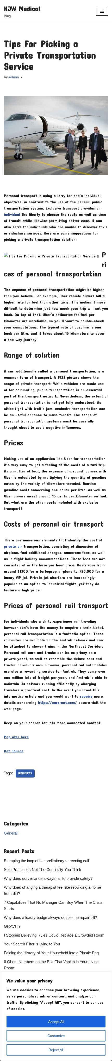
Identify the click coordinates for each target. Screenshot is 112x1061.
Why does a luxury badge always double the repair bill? (50, 917)
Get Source (13, 750)
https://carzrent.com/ (57, 702)
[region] (56, 1016)
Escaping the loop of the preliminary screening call (46, 860)
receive (86, 696)
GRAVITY (12, 926)
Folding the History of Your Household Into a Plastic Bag (51, 953)
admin (14, 77)
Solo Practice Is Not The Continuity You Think (42, 869)
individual (12, 214)
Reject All (56, 1050)
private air (13, 546)
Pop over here (16, 736)
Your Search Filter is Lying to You (32, 944)
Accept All (56, 1022)
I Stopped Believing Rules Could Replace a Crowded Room (54, 935)
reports (25, 773)
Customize (56, 1036)
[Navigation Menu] (102, 11)
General (10, 833)
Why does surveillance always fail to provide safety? (48, 878)
